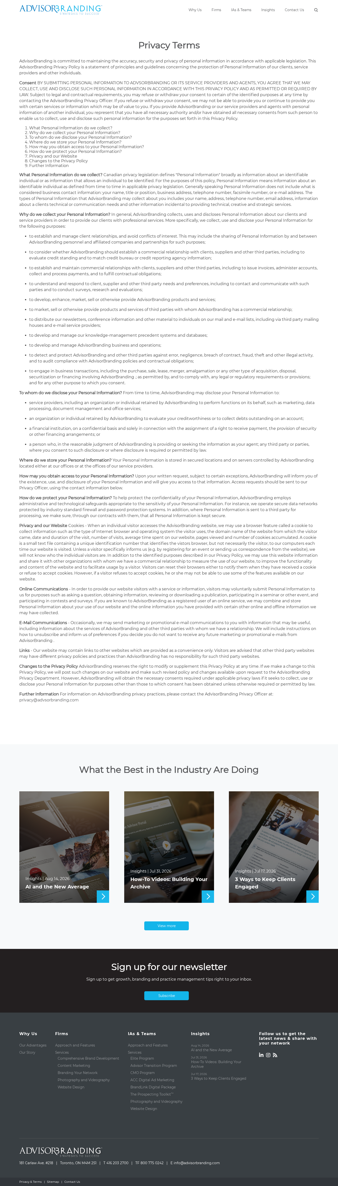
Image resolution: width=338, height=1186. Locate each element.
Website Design (71, 1087)
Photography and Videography (84, 1080)
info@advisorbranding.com (197, 1163)
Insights (268, 10)
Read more (64, 896)
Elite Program (142, 1058)
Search (316, 10)
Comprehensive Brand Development (88, 1058)
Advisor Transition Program (153, 1066)
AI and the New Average (57, 887)
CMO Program (142, 1073)
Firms (216, 10)
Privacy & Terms (30, 1182)
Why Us (195, 10)
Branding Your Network (77, 1073)
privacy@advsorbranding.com (49, 700)
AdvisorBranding (60, 10)
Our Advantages (33, 1045)
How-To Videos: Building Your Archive (169, 883)
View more (167, 926)
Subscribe (166, 996)
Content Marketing (74, 1066)
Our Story (27, 1052)
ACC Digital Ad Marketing (152, 1080)
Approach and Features (75, 1045)
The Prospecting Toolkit (151, 1094)
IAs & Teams (241, 10)
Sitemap (53, 1182)
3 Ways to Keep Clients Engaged (265, 883)
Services (62, 1052)
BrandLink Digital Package (153, 1087)
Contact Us (294, 10)
